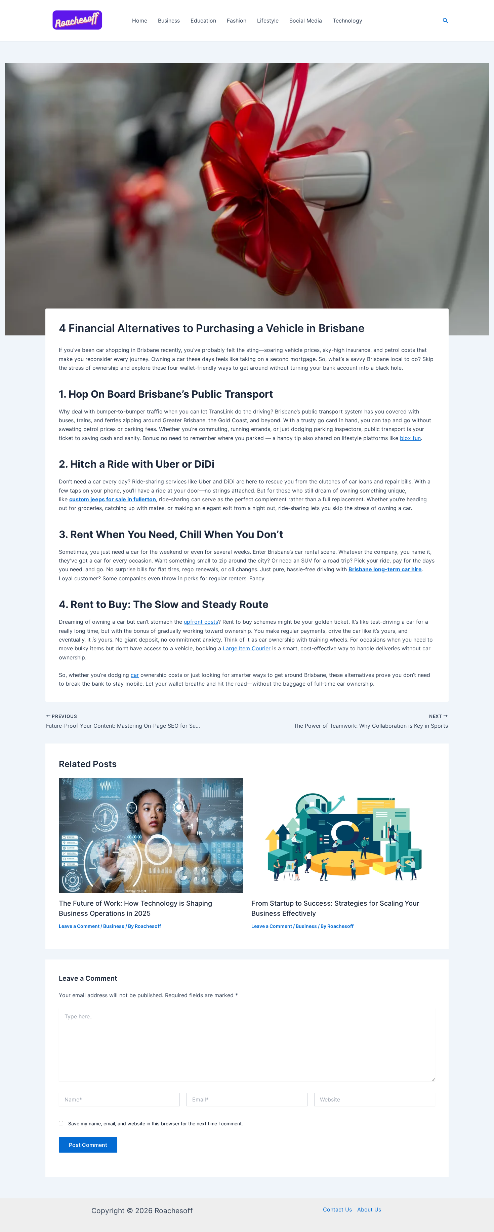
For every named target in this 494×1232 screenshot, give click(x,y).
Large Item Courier (247, 648)
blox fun (410, 438)
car (135, 675)
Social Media (305, 20)
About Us (369, 1209)
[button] (446, 20)
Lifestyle (268, 20)
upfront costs (201, 621)
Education (203, 20)
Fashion (236, 20)
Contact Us (337, 1209)
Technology (347, 20)
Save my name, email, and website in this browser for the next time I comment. (155, 1123)
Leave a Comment (79, 926)
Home (139, 20)
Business (169, 20)
